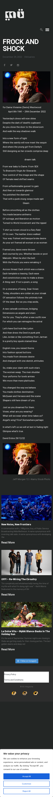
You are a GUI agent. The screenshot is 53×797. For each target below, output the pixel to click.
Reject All (26, 791)
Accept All (26, 776)
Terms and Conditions (13, 680)
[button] (41, 29)
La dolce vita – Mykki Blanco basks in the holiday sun (25, 633)
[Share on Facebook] (6, 65)
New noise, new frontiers (16, 524)
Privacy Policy (10, 674)
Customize (26, 784)
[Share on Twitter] (13, 65)
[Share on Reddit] (19, 65)
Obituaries (29, 56)
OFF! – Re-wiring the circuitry (19, 579)
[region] (26, 773)
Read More (8, 542)
